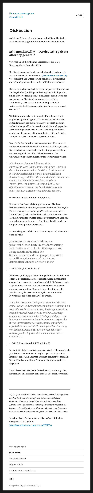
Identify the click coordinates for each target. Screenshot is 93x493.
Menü (79, 15)
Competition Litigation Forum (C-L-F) (24, 486)
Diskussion (15, 453)
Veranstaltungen (17, 447)
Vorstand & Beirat (17, 459)
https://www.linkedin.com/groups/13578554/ (30, 425)
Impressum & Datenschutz (22, 470)
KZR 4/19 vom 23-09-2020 (54, 75)
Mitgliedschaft (16, 464)
